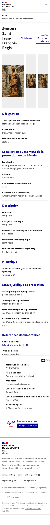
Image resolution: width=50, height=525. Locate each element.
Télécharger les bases (13, 492)
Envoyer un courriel (28, 425)
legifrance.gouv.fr (10, 480)
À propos (42, 488)
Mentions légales (8, 503)
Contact (31, 488)
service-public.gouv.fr (28, 474)
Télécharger (26, 38)
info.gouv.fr (7, 474)
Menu (46, 3)
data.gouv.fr (29, 480)
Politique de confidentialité (26, 503)
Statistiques (29, 492)
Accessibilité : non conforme (13, 488)
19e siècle (7, 274)
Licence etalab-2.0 (32, 508)
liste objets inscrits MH (13, 344)
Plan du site (15, 497)
